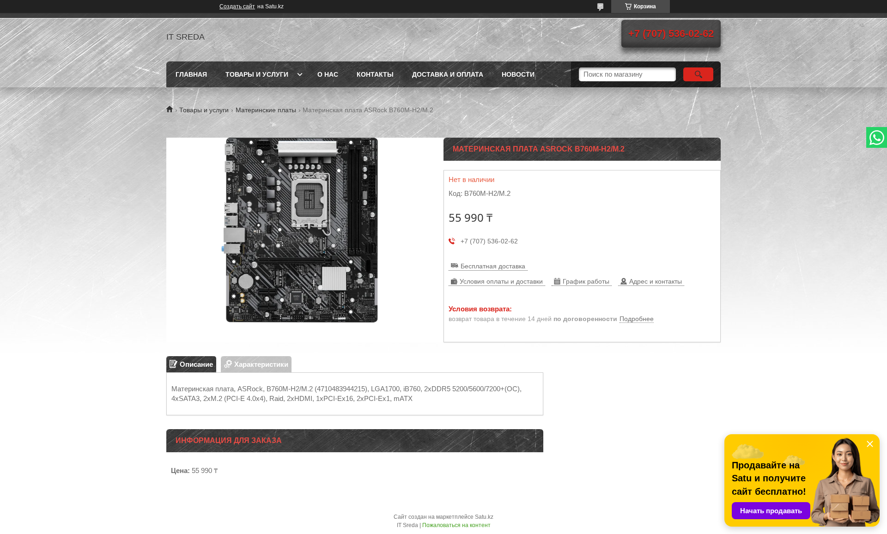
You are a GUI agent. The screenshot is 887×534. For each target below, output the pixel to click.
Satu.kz (484, 517)
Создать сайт (237, 6)
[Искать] (698, 74)
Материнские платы (266, 110)
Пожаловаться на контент (456, 525)
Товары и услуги (256, 74)
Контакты (375, 74)
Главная (191, 74)
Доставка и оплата (447, 74)
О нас (327, 74)
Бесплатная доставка (493, 266)
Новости (518, 74)
